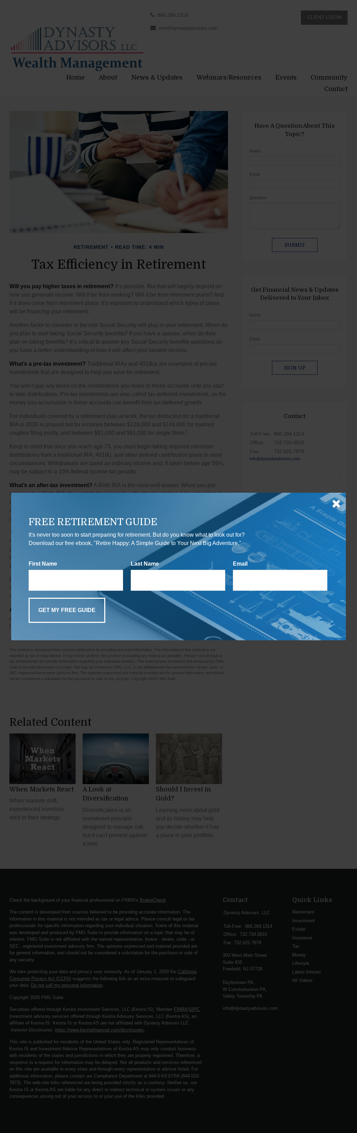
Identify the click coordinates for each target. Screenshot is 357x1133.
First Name (43, 564)
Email (240, 564)
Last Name (145, 564)
